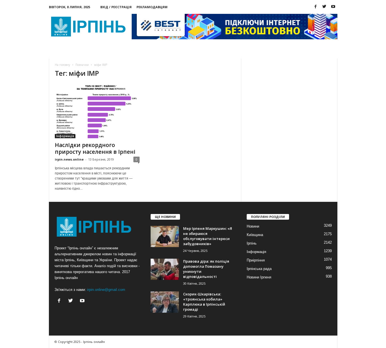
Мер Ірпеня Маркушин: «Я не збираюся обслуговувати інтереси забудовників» (207, 236)
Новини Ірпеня (259, 277)
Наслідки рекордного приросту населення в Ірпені (95, 148)
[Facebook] (315, 7)
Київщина (255, 235)
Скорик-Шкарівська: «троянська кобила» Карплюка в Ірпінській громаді (204, 301)
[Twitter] (324, 7)
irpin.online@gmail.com (106, 290)
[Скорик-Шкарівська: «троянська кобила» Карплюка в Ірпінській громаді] (165, 302)
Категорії (100, 52)
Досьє (130, 52)
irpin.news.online (69, 159)
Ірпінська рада (259, 269)
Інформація (65, 136)
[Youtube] (333, 7)
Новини (68, 52)
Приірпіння (256, 260)
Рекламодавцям (152, 7)
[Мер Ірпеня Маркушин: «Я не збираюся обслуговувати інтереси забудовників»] (165, 236)
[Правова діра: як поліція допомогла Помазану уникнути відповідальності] (165, 269)
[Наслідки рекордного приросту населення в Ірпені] (97, 110)
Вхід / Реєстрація (116, 7)
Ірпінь (252, 243)
